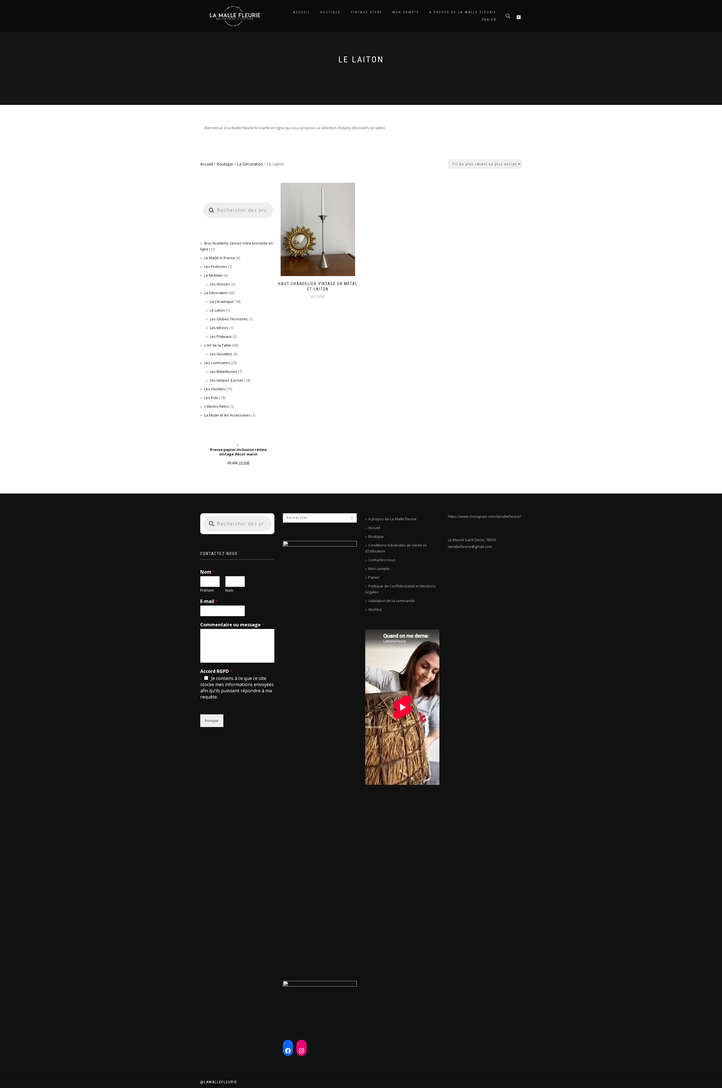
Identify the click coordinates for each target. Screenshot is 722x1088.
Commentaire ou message (232, 625)
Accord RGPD (216, 671)
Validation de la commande (391, 600)
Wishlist (375, 609)
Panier (489, 19)
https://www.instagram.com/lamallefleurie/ (484, 516)
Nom (207, 572)
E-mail (209, 601)
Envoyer (212, 720)
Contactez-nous (381, 559)
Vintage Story (366, 12)
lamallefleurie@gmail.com (470, 546)
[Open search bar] (508, 16)
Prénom (207, 590)
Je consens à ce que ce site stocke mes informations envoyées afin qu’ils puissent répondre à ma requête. (237, 687)
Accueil (301, 12)
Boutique (330, 12)
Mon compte (405, 12)
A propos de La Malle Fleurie (462, 12)
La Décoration (250, 164)
